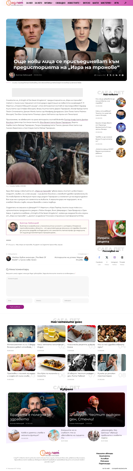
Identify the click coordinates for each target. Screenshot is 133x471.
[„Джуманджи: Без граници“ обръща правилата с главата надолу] (94, 435)
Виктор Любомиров (24, 75)
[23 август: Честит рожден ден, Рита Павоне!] (81, 362)
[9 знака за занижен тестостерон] (112, 362)
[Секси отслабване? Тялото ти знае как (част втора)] (121, 114)
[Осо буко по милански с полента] (51, 362)
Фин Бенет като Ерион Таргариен (55, 122)
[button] (125, 3)
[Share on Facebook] (107, 75)
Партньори (104, 464)
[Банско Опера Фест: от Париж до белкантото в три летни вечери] (121, 127)
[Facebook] (99, 260)
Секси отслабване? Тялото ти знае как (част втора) (103, 113)
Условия (105, 458)
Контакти (104, 456)
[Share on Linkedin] (116, 75)
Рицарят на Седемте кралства (45, 245)
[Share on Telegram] (119, 75)
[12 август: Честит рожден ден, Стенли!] (96, 409)
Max (17, 245)
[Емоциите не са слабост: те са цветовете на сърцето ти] (54, 435)
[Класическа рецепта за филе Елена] (81, 333)
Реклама (104, 461)
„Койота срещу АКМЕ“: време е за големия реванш (105, 151)
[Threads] (122, 260)
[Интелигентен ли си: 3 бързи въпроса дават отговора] (21, 333)
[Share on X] (110, 75)
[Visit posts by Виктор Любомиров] (12, 75)
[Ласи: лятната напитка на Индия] (51, 333)
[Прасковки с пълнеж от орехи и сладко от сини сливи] (21, 362)
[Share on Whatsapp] (113, 75)
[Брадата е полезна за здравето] (37, 409)
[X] (106, 260)
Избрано (66, 389)
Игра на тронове (43, 191)
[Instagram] (114, 260)
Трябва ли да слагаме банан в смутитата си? (104, 139)
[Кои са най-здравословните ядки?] (112, 333)
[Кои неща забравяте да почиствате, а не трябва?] (121, 102)
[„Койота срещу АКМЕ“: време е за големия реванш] (121, 152)
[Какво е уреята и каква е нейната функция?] (14, 435)
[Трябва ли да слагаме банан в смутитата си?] (121, 140)
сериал (60, 245)
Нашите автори (104, 453)
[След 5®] (14, 3)
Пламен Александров (76, 423)
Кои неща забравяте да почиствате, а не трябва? (105, 101)
